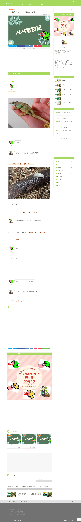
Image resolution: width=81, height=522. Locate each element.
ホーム (17, 1)
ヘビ (67, 1)
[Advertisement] (29, 61)
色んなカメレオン (24, 1)
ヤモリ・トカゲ (60, 1)
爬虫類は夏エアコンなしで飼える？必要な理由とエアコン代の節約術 (64, 122)
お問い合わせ (41, 4)
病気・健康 (52, 1)
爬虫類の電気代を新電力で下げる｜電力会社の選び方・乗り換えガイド (64, 127)
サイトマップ (49, 4)
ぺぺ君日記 (22, 4)
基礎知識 (32, 1)
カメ (16, 4)
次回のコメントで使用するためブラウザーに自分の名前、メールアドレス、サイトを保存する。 (28, 486)
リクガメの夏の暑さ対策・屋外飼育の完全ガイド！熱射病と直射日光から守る (64, 132)
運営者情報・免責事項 (17, 520)
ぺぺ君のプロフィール (31, 4)
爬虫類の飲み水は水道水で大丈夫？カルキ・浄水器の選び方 (64, 113)
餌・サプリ (45, 1)
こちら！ (62, 65)
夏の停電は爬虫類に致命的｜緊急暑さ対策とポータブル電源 (64, 118)
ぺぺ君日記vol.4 (18, 301)
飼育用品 (38, 1)
